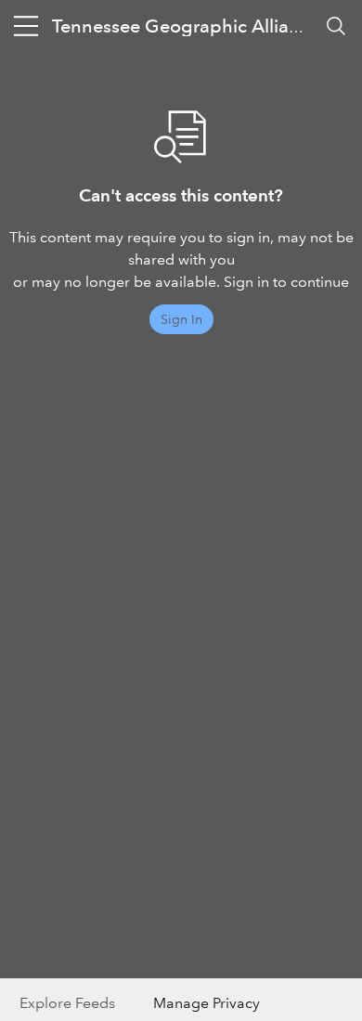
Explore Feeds (67, 1003)
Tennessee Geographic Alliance (185, 26)
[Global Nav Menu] (26, 26)
